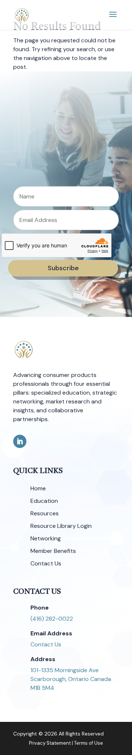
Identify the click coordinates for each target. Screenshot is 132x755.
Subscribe (63, 268)
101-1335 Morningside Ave (64, 670)
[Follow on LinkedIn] (19, 441)
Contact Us (45, 644)
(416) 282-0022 (51, 618)
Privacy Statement (50, 743)
